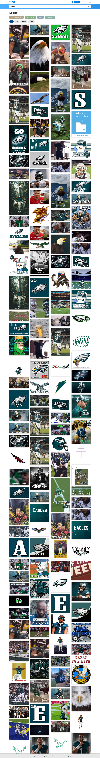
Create (76, 1)
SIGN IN (84, 1)
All (11, 21)
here (76, 756)
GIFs (17, 21)
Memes (31, 21)
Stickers (24, 21)
